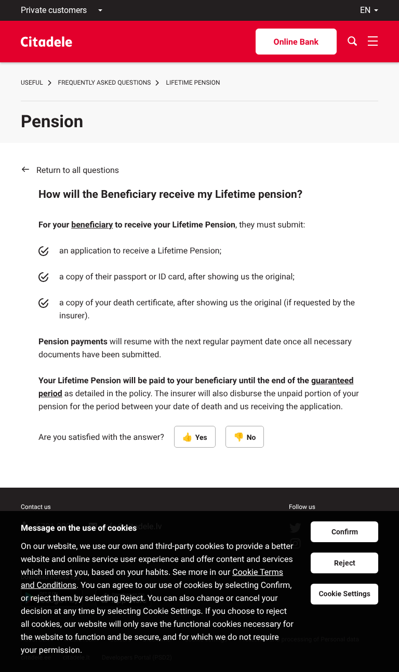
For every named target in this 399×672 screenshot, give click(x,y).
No (251, 438)
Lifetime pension (193, 82)
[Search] (352, 41)
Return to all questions (77, 170)
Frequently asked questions (104, 82)
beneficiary (92, 225)
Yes (201, 438)
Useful (32, 82)
